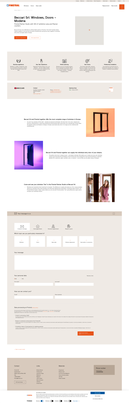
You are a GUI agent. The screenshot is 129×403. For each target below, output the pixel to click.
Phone (58, 294)
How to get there (36, 93)
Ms (23, 278)
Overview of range (40, 373)
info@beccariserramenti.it (55, 91)
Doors (32, 5)
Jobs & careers (39, 378)
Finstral (15, 10)
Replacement (105, 5)
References (39, 375)
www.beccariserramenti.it (55, 92)
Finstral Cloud (39, 383)
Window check (61, 371)
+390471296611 (17, 376)
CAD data (60, 376)
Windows (26, 5)
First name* (16, 281)
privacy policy (45, 311)
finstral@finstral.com (18, 378)
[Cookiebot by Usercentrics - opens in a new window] (29, 401)
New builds (114, 5)
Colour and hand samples (64, 375)
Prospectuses (61, 370)
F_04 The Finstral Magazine (64, 373)
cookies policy (51, 311)
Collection (38, 381)
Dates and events (40, 380)
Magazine (38, 376)
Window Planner (40, 370)
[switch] (51, 401)
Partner (19, 10)
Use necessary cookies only (97, 398)
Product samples (62, 378)
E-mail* (15, 294)
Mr (16, 278)
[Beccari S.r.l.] (22, 88)
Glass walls (39, 5)
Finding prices (39, 371)
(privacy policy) (35, 307)
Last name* (57, 281)
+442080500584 (99, 372)
